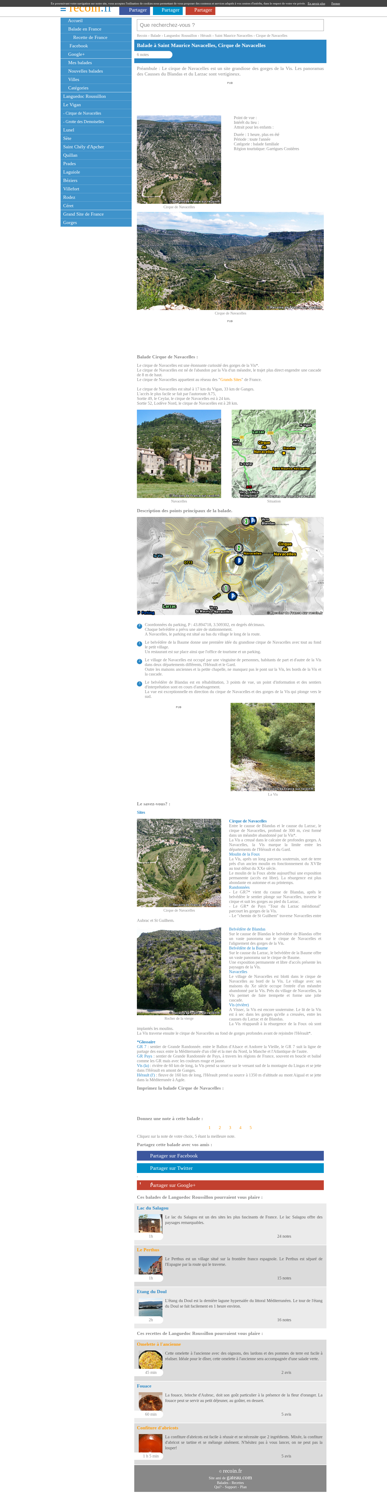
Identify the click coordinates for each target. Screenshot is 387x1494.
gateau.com (239, 1477)
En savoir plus (316, 3)
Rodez (69, 197)
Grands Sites (230, 379)
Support (231, 1487)
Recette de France (89, 37)
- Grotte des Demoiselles (83, 121)
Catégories (77, 87)
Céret (68, 205)
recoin (90, 7)
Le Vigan (72, 104)
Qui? (217, 1487)
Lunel (68, 130)
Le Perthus (148, 1249)
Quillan (70, 155)
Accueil (75, 20)
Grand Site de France (83, 214)
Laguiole (71, 172)
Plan (243, 1487)
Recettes (238, 1483)
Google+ (76, 54)
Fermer (335, 3)
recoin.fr (232, 1471)
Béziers (70, 180)
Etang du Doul (152, 1291)
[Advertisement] (230, 97)
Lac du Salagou (152, 1208)
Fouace (144, 1386)
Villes (73, 79)
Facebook (77, 45)
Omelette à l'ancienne (159, 1344)
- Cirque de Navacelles (82, 113)
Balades (222, 1483)
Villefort (71, 188)
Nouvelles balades (85, 71)
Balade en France (84, 29)
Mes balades (79, 62)
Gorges (70, 222)
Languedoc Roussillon (84, 96)
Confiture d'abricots (157, 1427)
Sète (67, 138)
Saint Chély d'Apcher (83, 146)
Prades (69, 163)
